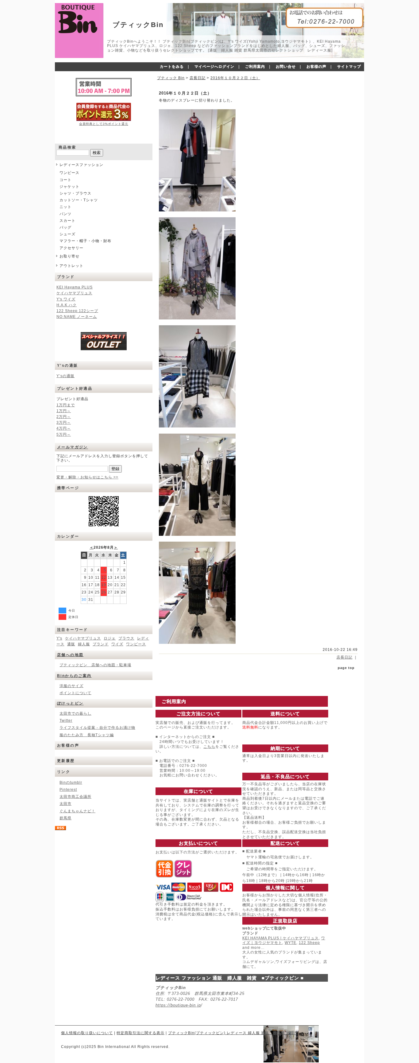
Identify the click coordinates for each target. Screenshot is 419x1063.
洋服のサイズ (71, 686)
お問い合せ (286, 66)
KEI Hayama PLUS (74, 287)
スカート (67, 220)
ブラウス (126, 638)
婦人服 (84, 644)
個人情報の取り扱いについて (87, 1033)
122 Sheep (309, 943)
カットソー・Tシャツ (79, 200)
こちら (209, 746)
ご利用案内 (255, 66)
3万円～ (63, 422)
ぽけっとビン (70, 703)
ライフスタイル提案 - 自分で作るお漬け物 (97, 727)
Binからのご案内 (74, 676)
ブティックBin (138, 25)
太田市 (65, 804)
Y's (59, 638)
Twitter (66, 720)
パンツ (65, 214)
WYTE (290, 943)
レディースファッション (81, 165)
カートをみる (172, 66)
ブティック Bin (171, 78)
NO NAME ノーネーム (76, 317)
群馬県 (65, 818)
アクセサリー (71, 248)
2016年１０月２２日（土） (235, 78)
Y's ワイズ (65, 299)
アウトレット (71, 266)
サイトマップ (349, 66)
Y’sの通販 (65, 376)
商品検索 (67, 147)
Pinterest (68, 789)
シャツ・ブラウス (75, 193)
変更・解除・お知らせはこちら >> (87, 477)
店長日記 (198, 78)
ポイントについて (75, 693)
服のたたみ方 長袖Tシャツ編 (87, 735)
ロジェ (110, 638)
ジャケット (69, 186)
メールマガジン (72, 447)
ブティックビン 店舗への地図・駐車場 (95, 665)
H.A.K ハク (66, 305)
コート (65, 180)
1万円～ (63, 411)
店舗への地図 (70, 655)
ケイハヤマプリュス (74, 293)
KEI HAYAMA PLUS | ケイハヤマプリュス (280, 938)
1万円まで (65, 405)
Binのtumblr (71, 782)
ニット (65, 207)
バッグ (65, 227)
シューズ (67, 234)
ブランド (101, 644)
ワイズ (117, 644)
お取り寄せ (69, 256)
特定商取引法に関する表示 (140, 1033)
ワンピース (69, 173)
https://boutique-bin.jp (178, 1005)
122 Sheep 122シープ (77, 311)
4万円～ (63, 428)
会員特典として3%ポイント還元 (103, 124)
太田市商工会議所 (75, 796)
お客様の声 (316, 66)
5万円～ (63, 434)
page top (346, 668)
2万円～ (63, 417)
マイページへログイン (214, 66)
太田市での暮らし (75, 713)
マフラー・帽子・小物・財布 (85, 241)
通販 (71, 644)
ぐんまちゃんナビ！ (77, 811)
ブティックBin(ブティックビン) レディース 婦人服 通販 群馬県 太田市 (233, 1033)
